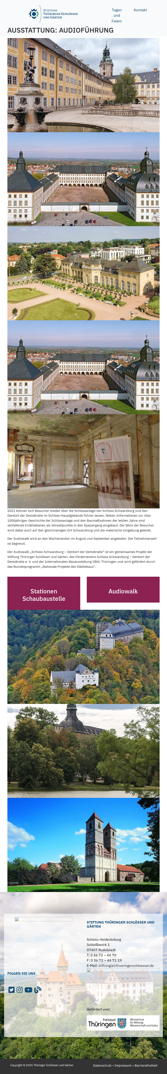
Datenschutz (102, 1065)
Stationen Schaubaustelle (43, 595)
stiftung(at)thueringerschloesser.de (126, 965)
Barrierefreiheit (146, 1065)
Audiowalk (123, 591)
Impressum (123, 1065)
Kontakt (140, 10)
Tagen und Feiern (117, 15)
